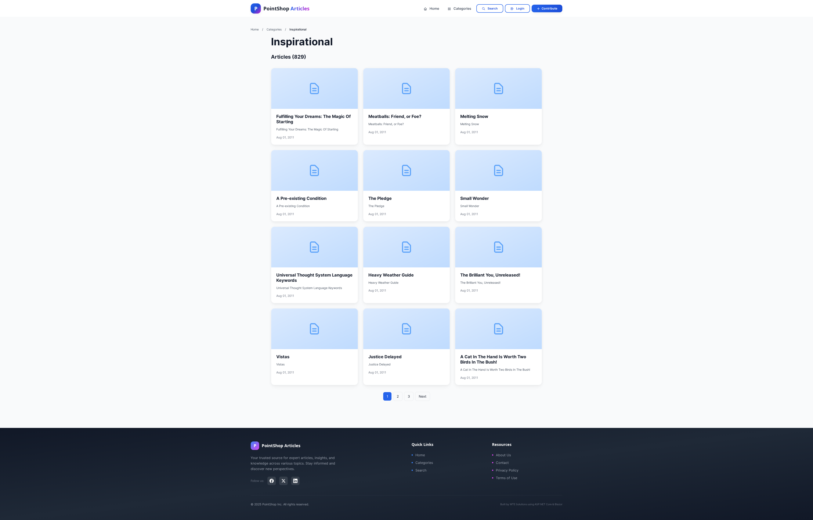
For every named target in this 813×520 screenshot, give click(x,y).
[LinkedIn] (295, 481)
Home (434, 8)
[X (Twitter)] (283, 481)
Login (520, 8)
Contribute (549, 8)
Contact (502, 463)
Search (492, 8)
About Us (503, 455)
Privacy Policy (507, 470)
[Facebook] (271, 481)
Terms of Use (506, 478)
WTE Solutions (518, 504)
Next (422, 396)
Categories (462, 8)
